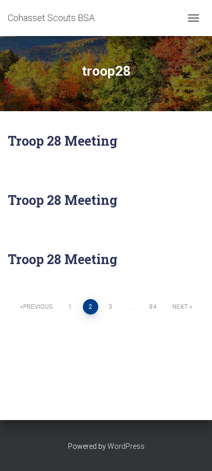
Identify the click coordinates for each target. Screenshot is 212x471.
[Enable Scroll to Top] (192, 450)
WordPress (126, 446)
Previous (37, 306)
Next (180, 306)
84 (152, 306)
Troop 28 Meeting (62, 140)
